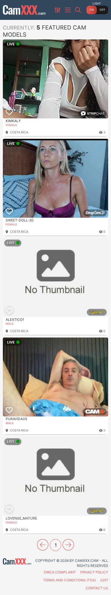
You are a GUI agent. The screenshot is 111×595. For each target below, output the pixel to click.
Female (11, 125)
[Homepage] (24, 10)
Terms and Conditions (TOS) (69, 580)
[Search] (78, 10)
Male (10, 323)
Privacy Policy (94, 572)
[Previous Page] (43, 544)
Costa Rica (19, 132)
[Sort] (58, 10)
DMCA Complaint (60, 572)
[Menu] (68, 10)
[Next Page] (68, 544)
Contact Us (97, 588)
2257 (104, 580)
